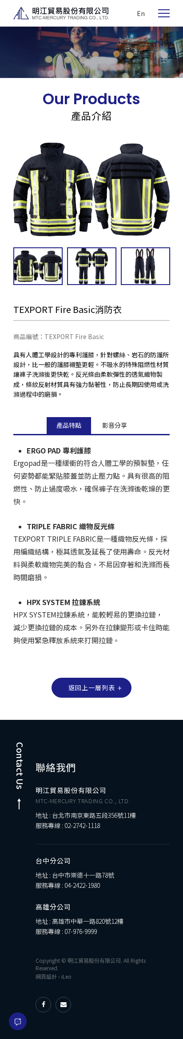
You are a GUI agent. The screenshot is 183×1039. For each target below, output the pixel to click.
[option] (91, 52)
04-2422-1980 (82, 885)
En (141, 13)
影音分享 (114, 425)
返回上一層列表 (91, 687)
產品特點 (68, 425)
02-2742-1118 (82, 825)
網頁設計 (46, 976)
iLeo (66, 976)
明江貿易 (61, 13)
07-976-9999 (80, 931)
